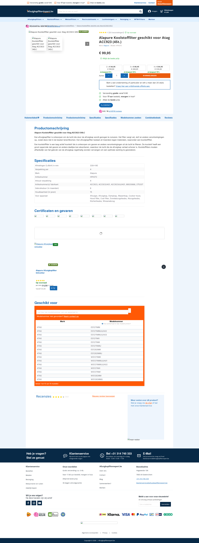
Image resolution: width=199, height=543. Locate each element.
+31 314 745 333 (142, 479)
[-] (109, 75)
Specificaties (45, 160)
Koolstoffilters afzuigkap (50, 26)
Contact (107, 105)
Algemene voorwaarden (90, 533)
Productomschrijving (51, 128)
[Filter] (129, 311)
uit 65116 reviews (115, 111)
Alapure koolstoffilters (67, 26)
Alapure (106, 45)
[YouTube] (39, 503)
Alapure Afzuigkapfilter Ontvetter (46, 271)
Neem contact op (71, 316)
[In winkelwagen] (53, 288)
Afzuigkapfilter (34, 26)
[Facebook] (28, 503)
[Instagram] (34, 503)
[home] (26, 25)
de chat (148, 403)
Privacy (104, 533)
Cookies (114, 533)
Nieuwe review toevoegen (103, 396)
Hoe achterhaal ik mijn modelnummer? (117, 323)
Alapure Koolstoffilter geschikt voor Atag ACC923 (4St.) (95, 26)
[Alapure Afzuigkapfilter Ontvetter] (46, 255)
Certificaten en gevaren (53, 210)
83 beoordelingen (116, 32)
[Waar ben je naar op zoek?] (140, 11)
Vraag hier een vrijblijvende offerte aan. (133, 86)
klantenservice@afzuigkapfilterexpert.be (151, 483)
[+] (124, 75)
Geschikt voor (45, 302)
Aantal (101, 76)
